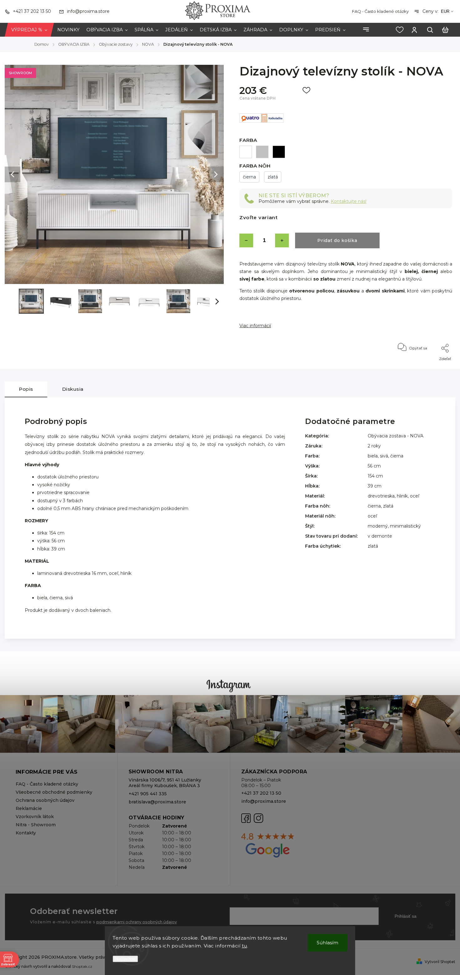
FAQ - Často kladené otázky (380, 11)
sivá (384, 456)
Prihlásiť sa (406, 916)
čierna (396, 456)
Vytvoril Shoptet (440, 961)
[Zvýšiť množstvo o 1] (282, 240)
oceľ (414, 496)
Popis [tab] (26, 389)
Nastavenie (125, 959)
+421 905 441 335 (148, 794)
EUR (445, 11)
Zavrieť (431, 367)
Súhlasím (327, 943)
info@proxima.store (263, 801)
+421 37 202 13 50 (261, 793)
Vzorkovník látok (35, 816)
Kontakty (26, 833)
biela (373, 456)
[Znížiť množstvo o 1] (246, 240)
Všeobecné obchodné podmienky (54, 792)
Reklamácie (29, 808)
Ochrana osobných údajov (45, 800)
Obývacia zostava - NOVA (395, 436)
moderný (378, 526)
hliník (402, 496)
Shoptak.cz (82, 966)
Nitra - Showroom (36, 825)
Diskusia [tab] (73, 389)
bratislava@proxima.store (157, 802)
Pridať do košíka (337, 240)
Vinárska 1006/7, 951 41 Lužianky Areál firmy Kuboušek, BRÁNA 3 (165, 782)
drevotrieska (381, 496)
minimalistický (405, 526)
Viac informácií (255, 325)
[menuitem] (29, 30)
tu (244, 946)
